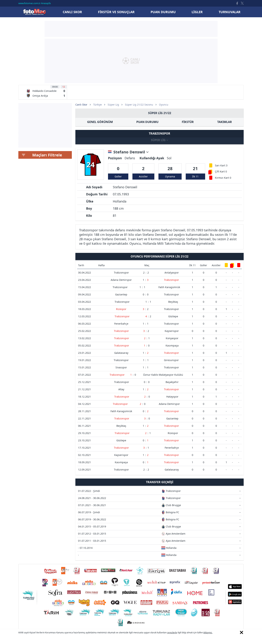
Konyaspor (172, 338)
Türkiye (97, 104)
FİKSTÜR (188, 122)
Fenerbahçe (121, 323)
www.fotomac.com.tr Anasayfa (34, 3)
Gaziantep (121, 294)
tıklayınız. (207, 632)
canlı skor (72, 12)
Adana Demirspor (121, 280)
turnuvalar (229, 12)
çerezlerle (172, 632)
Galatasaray (121, 352)
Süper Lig (113, 104)
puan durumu (163, 12)
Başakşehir (172, 382)
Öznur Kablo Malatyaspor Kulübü (163, 374)
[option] (45, 92)
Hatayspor (172, 396)
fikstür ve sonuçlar (116, 12)
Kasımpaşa (172, 345)
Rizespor (121, 309)
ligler (197, 12)
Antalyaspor (172, 272)
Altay (121, 389)
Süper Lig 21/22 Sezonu (139, 104)
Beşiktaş (173, 301)
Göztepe (173, 316)
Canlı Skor (34, 12)
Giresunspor (171, 360)
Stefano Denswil (129, 152)
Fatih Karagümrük (169, 287)
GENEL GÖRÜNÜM (100, 122)
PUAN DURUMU (147, 122)
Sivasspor (121, 367)
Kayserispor (172, 331)
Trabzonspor (121, 272)
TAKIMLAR (224, 122)
